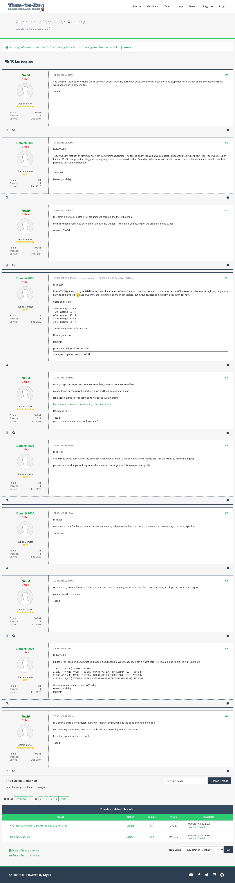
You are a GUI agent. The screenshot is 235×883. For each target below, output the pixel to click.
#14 (226, 278)
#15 (226, 378)
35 (151, 826)
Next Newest (29, 780)
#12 (226, 143)
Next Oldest (14, 780)
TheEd (201, 827)
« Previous (21, 798)
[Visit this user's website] (7, 130)
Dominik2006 (25, 143)
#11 (226, 75)
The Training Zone (60, 47)
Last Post (192, 827)
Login (222, 6)
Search (193, 6)
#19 (226, 648)
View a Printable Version (26, 850)
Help (180, 6)
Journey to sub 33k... (20, 837)
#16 (226, 445)
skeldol (130, 837)
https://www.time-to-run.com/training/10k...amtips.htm (82, 404)
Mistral (130, 826)
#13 (226, 210)
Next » (64, 798)
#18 (226, 581)
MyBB (47, 875)
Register (208, 6)
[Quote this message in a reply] (228, 130)
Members (152, 6)
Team (168, 6)
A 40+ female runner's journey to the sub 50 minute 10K (38, 826)
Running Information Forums (27, 47)
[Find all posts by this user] (13, 130)
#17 (226, 513)
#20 (226, 716)
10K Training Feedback (90, 47)
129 (152, 837)
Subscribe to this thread (26, 855)
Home (137, 6)
